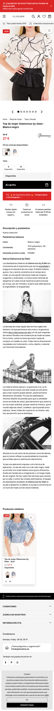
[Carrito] (49, 16)
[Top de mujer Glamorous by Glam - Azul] (14, 575)
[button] (51, 6)
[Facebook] (5, 662)
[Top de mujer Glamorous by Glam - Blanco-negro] (7, 575)
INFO (47, 695)
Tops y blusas (30, 119)
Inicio (5, 119)
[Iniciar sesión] (38, 16)
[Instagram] (17, 662)
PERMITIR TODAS (27, 705)
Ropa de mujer (16, 119)
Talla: (5, 161)
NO (27, 700)
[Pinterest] (11, 662)
